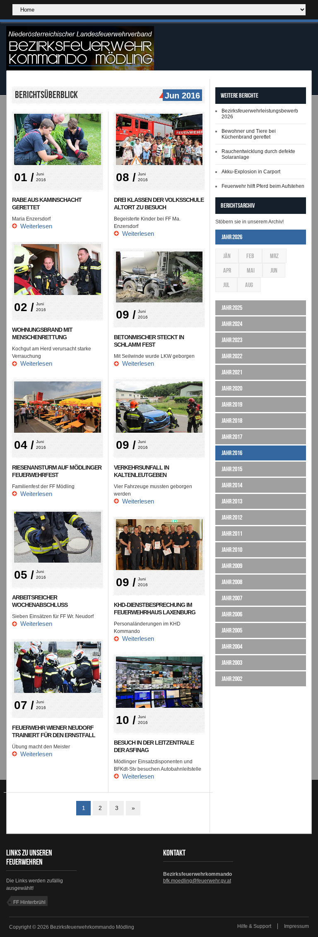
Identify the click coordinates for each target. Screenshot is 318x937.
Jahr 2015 (232, 468)
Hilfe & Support (254, 926)
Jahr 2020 (232, 388)
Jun (273, 270)
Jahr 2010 (232, 549)
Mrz (274, 255)
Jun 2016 (182, 95)
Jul (226, 284)
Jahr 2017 (232, 436)
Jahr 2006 (232, 614)
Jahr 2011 (232, 533)
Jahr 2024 (232, 323)
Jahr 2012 (232, 517)
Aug (249, 284)
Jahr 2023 (232, 339)
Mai (251, 270)
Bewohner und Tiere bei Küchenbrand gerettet (249, 134)
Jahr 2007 (232, 598)
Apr (227, 270)
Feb (250, 255)
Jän (227, 255)
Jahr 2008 (232, 581)
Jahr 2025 (232, 307)
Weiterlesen (36, 226)
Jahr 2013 (232, 501)
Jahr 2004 (232, 646)
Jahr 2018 (232, 420)
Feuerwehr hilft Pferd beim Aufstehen (263, 186)
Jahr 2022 (232, 355)
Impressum (296, 926)
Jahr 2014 (232, 485)
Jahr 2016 (232, 452)
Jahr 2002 (232, 678)
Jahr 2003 (232, 662)
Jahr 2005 (232, 630)
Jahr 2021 (232, 372)
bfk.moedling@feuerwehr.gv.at (197, 881)
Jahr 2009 (232, 565)
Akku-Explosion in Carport (251, 172)
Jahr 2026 (232, 236)
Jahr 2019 (232, 404)
